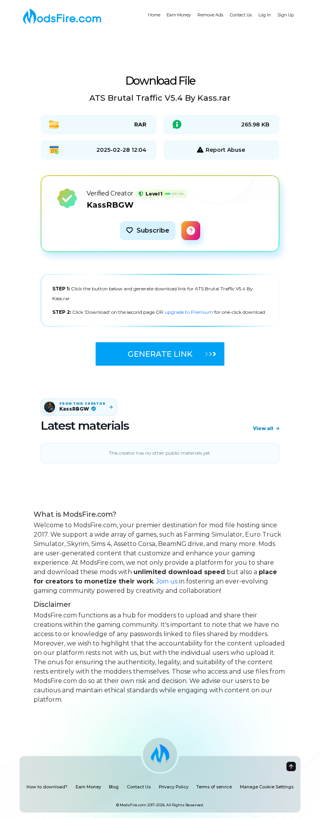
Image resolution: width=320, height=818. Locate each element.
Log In (264, 15)
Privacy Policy (173, 787)
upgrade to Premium (189, 312)
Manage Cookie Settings (266, 787)
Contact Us (241, 15)
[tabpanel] (160, 300)
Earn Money (179, 15)
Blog (114, 787)
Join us (167, 581)
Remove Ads (210, 15)
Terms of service (214, 787)
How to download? (47, 787)
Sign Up (285, 15)
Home (154, 15)
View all (263, 428)
